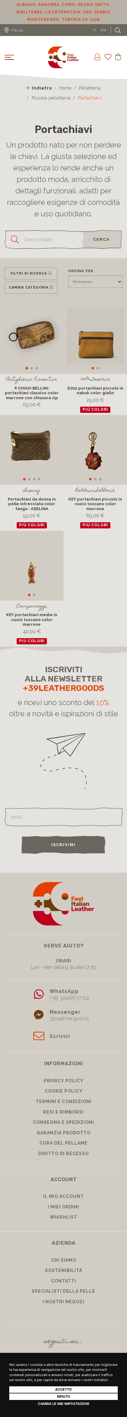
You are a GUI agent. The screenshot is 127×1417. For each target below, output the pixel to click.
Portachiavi (90, 97)
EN (103, 30)
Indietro (41, 88)
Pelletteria (90, 88)
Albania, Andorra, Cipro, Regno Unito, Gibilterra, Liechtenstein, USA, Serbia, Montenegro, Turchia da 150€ (63, 12)
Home (65, 88)
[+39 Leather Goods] (63, 57)
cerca (101, 239)
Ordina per (80, 271)
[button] (27, 368)
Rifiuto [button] (63, 1396)
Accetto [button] (63, 1389)
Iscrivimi (63, 844)
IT (94, 30)
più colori (95, 409)
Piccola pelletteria (51, 97)
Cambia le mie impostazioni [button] (63, 1404)
